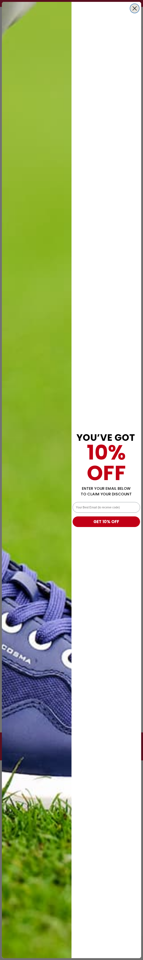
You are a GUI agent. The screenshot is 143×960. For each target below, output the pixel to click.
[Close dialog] (134, 8)
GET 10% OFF (106, 522)
